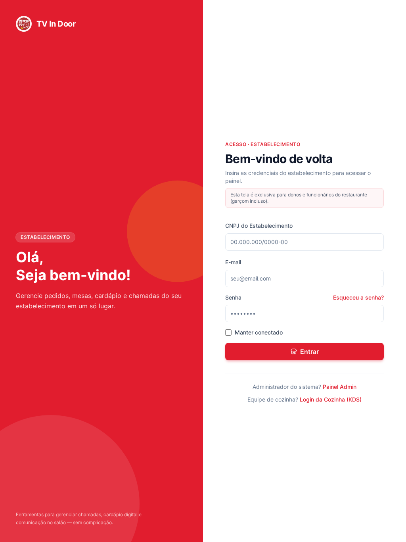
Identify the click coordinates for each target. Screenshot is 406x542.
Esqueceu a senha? (358, 297)
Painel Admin (339, 386)
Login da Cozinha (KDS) (331, 399)
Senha (233, 297)
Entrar (309, 352)
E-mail (233, 262)
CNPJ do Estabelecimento (259, 225)
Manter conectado (259, 332)
